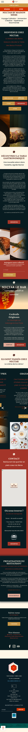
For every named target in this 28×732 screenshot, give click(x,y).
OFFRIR (15, 109)
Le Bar (9, 103)
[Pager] (9, 144)
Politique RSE (13, 694)
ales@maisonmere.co (14, 590)
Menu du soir (8, 98)
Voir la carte (14, 5)
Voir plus (9, 345)
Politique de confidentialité (14, 699)
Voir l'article (14, 416)
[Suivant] (25, 408)
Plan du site (14, 697)
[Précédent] (3, 408)
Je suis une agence (14, 691)
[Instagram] (14, 647)
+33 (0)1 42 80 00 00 (14, 524)
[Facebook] (9, 647)
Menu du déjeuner (21, 98)
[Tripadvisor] (18, 647)
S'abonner (14, 624)
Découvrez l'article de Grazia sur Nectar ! (14, 407)
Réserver (21, 103)
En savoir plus (14, 595)
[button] (14, 485)
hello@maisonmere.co (14, 526)
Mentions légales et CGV (14, 696)
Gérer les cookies (14, 701)
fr (12, 686)
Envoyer (20, 709)
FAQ (14, 689)
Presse (14, 692)
